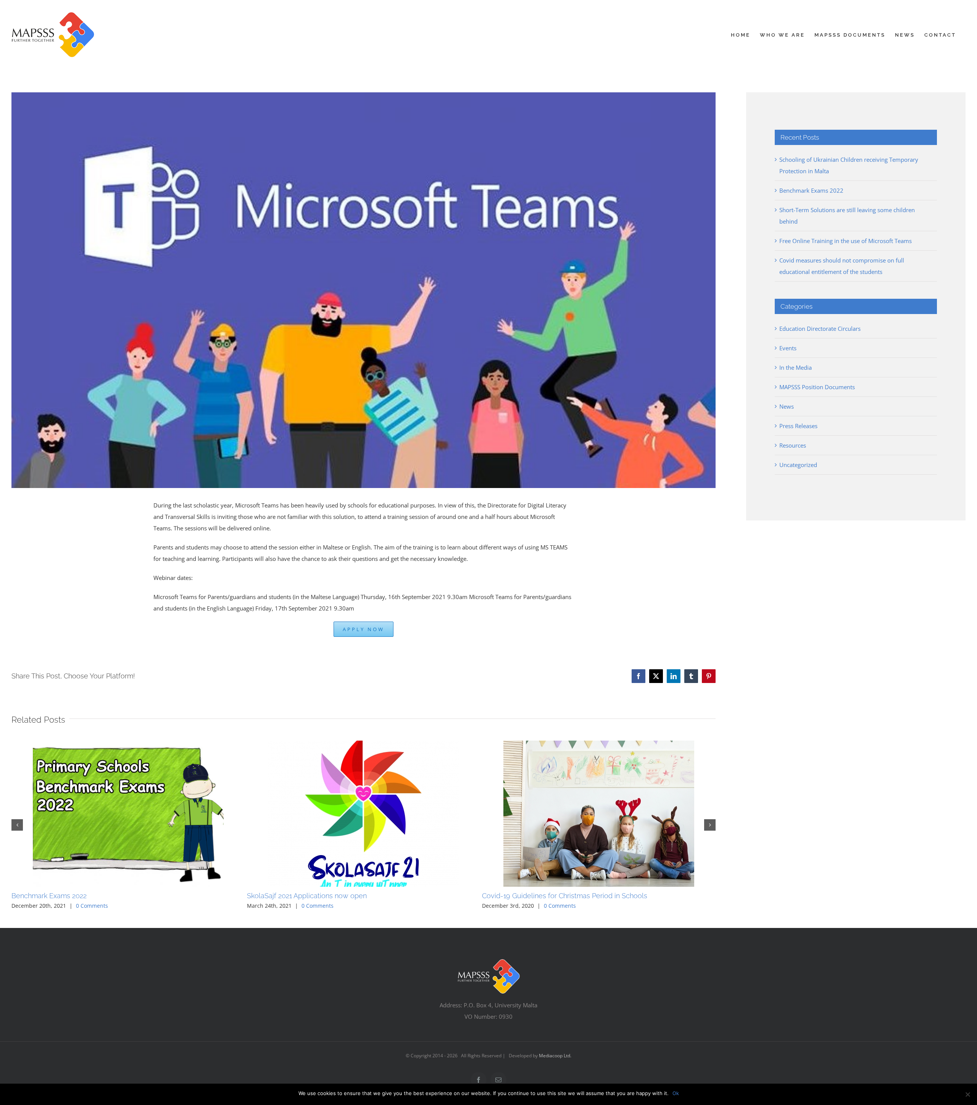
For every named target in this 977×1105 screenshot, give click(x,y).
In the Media (795, 367)
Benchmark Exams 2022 (49, 896)
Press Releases (798, 426)
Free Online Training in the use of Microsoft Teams (845, 241)
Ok (675, 1093)
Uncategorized (798, 465)
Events (787, 348)
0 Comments (92, 905)
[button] (17, 825)
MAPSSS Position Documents (817, 387)
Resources (792, 445)
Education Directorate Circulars (820, 328)
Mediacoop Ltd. (555, 1055)
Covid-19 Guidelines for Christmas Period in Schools (564, 896)
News (786, 406)
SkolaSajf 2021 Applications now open (307, 896)
